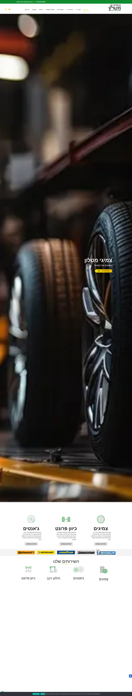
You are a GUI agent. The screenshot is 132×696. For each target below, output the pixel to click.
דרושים (41, 9)
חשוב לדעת (60, 9)
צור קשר (27, 9)
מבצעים (34, 9)
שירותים (70, 9)
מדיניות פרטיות (36, 693)
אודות (79, 9)
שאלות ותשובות (50, 9)
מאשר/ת (42, 693)
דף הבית (85, 9)
